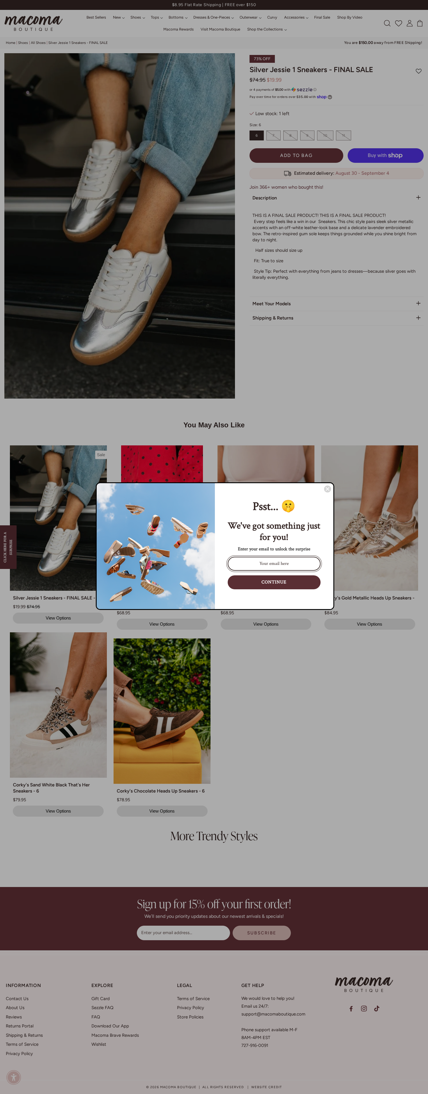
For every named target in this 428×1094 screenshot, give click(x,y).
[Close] (327, 489)
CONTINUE (273, 582)
